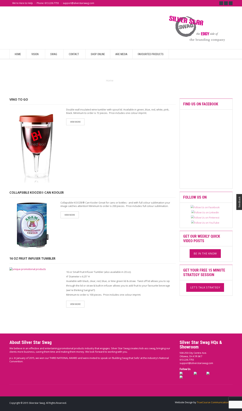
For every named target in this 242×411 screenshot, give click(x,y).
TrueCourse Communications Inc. (215, 402)
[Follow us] (226, 3)
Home (109, 80)
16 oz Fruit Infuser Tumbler (32, 258)
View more (75, 122)
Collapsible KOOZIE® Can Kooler (36, 192)
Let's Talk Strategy (205, 287)
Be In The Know (205, 253)
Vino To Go (18, 99)
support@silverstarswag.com (196, 363)
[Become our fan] (221, 3)
